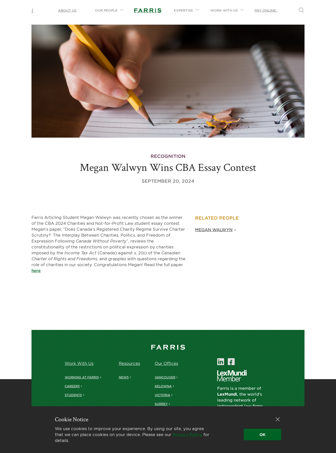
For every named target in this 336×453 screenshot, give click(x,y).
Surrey (161, 404)
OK (262, 434)
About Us (67, 10)
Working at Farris (82, 377)
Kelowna (163, 386)
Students (73, 395)
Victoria (162, 395)
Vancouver (165, 377)
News (124, 377)
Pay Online (266, 10)
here (36, 270)
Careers (72, 386)
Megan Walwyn (213, 229)
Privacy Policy (187, 434)
